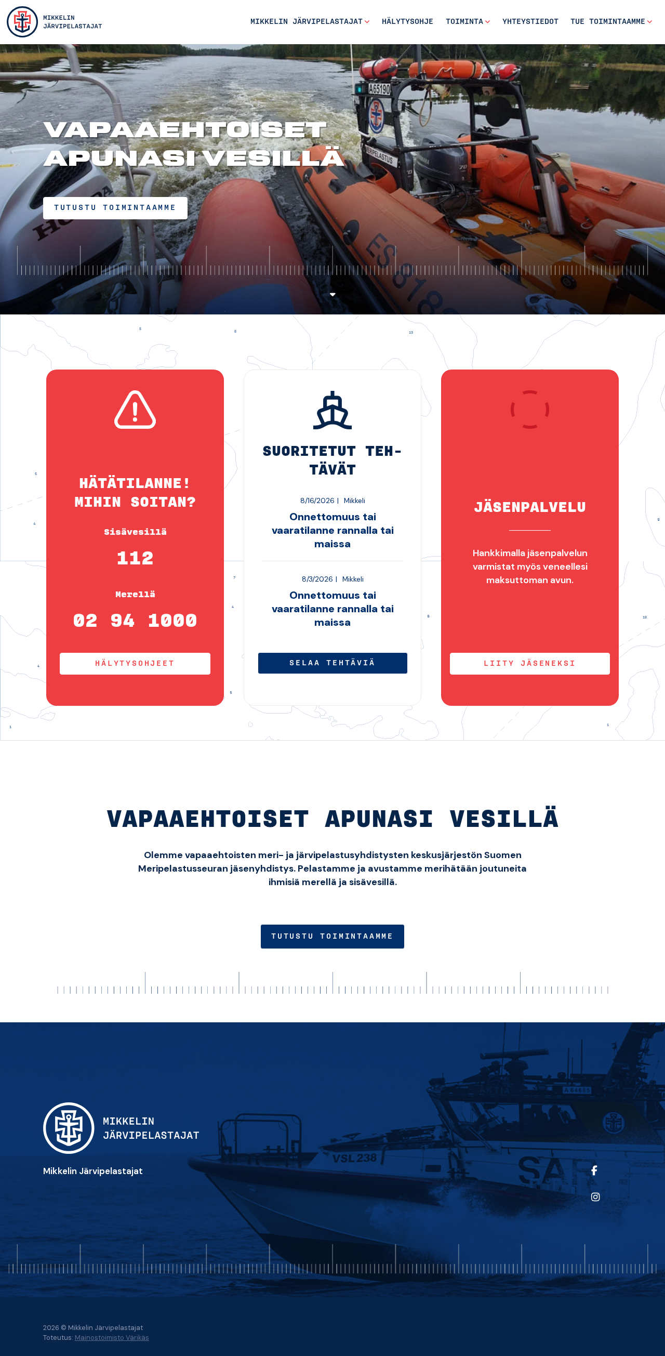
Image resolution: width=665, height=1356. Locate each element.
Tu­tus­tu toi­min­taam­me (115, 208)
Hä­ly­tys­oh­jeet (135, 663)
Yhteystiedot (530, 21)
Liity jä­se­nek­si (530, 663)
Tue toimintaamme (607, 21)
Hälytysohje (407, 21)
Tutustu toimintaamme (332, 936)
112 (135, 558)
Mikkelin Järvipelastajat (306, 21)
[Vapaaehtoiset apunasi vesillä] (54, 21)
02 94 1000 (135, 621)
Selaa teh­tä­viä (332, 663)
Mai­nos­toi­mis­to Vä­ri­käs (112, 1337)
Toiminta (464, 21)
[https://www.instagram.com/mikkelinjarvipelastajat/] (604, 1204)
